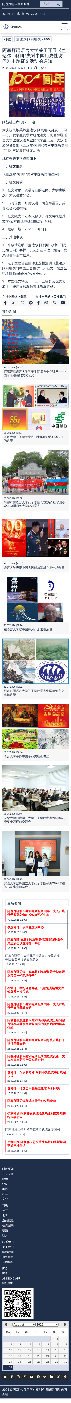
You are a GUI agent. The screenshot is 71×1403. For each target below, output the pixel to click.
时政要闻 (8, 1169)
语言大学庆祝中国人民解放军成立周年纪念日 (34, 567)
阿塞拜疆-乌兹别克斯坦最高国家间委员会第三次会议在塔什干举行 (35, 941)
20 (38, 1355)
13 (38, 1350)
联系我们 (8, 1242)
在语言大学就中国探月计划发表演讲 (28, 629)
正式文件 (8, 1174)
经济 (5, 1184)
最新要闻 (14, 903)
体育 (5, 1210)
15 (56, 1350)
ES (27, 13)
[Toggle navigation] (63, 26)
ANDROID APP (11, 1278)
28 (47, 1361)
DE (18, 13)
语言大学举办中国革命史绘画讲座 (27, 756)
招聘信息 (8, 1262)
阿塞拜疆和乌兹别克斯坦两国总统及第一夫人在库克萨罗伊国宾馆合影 (36, 1058)
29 (56, 1361)
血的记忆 (8, 1220)
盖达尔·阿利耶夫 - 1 (30, 39)
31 (10, 1367)
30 (65, 1361)
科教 (7, 39)
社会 (5, 1194)
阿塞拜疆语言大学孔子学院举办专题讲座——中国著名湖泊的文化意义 (34, 957)
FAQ (4, 1268)
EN (13, 13)
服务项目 (8, 1257)
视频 (5, 1230)
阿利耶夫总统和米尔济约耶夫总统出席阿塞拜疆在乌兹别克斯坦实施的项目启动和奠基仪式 (36, 1024)
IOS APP (7, 1283)
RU (8, 13)
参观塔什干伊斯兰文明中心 (25, 927)
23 (65, 1355)
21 (47, 1355)
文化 (5, 1199)
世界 (5, 1215)
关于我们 (8, 1247)
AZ (3, 13)
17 (10, 1355)
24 (10, 1361)
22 (56, 1355)
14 (47, 1350)
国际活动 (8, 1252)
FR (23, 13)
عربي (34, 13)
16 (65, 1350)
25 (19, 1361)
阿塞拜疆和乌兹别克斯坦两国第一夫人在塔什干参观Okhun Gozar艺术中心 (36, 912)
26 (29, 1361)
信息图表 (8, 1225)
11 (19, 1350)
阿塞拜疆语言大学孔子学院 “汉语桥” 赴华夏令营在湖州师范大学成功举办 (34, 504)
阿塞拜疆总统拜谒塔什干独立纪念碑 (31, 1101)
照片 (5, 1235)
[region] (37, 1032)
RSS (4, 1273)
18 (19, 1355)
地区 (5, 1189)
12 (29, 1350)
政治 (5, 1179)
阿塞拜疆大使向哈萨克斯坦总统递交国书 (32, 1129)
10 (10, 1350)
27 (38, 1361)
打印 (31, 68)
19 (29, 1355)
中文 (43, 13)
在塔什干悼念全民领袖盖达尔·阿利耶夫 (33, 1088)
